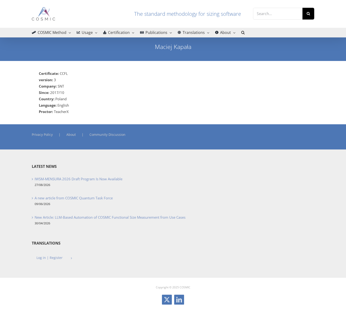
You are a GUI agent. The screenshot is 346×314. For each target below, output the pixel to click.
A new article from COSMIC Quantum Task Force (74, 198)
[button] (243, 32)
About (71, 134)
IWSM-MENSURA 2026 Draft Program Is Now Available (78, 179)
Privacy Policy (42, 134)
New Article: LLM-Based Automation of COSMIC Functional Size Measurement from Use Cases (110, 217)
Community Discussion (107, 134)
